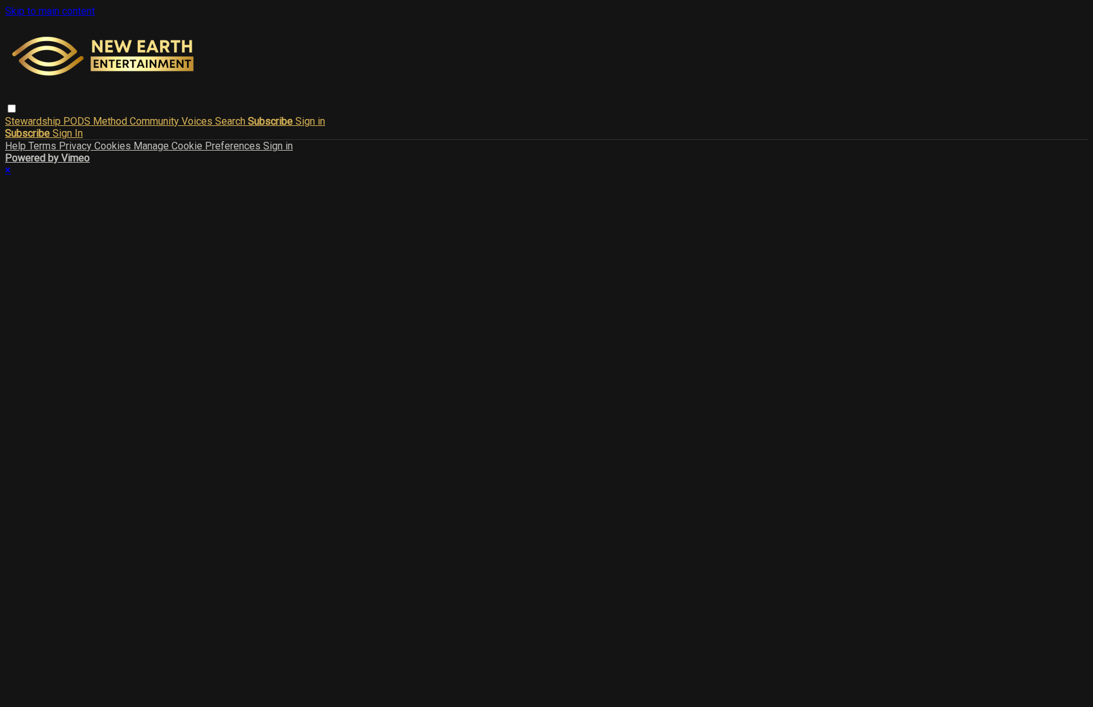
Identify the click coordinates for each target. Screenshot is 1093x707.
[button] (12, 108)
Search (231, 121)
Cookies (113, 146)
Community (156, 121)
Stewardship (34, 121)
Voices (198, 121)
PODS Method (96, 121)
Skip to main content (50, 11)
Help (16, 146)
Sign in (310, 121)
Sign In (67, 133)
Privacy (76, 146)
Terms (43, 146)
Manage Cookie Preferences (198, 146)
